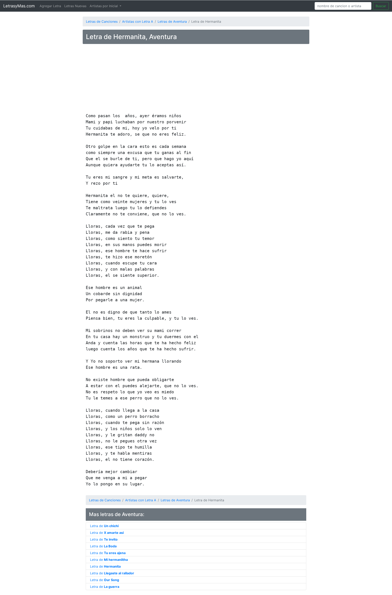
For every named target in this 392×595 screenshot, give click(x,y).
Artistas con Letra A (137, 21)
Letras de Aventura (172, 21)
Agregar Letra (50, 6)
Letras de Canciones (102, 21)
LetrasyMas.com (19, 5)
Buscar (381, 6)
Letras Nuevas (75, 6)
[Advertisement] (196, 79)
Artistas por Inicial (104, 6)
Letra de (104, 526)
